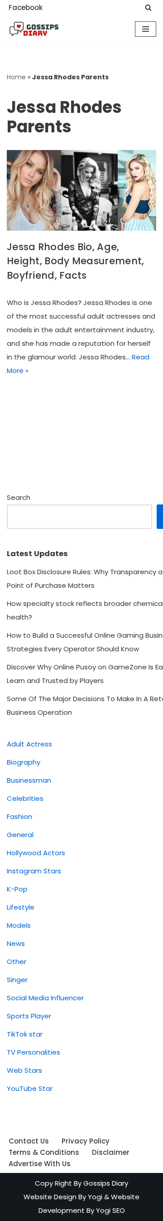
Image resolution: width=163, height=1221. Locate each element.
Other (16, 961)
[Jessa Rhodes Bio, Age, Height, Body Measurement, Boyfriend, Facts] (81, 190)
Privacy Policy (86, 1141)
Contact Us (29, 1141)
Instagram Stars (34, 871)
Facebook (26, 7)
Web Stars (24, 1070)
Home (16, 77)
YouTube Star (30, 1088)
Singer (17, 979)
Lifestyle (20, 907)
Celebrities (25, 798)
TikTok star (25, 1034)
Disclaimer (110, 1152)
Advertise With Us (40, 1163)
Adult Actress (29, 744)
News (16, 943)
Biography (23, 762)
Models (19, 925)
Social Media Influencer (45, 998)
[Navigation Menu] (145, 29)
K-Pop (17, 889)
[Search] (148, 7)
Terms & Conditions (44, 1152)
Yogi (94, 1197)
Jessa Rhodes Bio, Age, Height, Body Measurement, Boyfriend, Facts (75, 261)
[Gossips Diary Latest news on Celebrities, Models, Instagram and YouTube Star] (34, 29)
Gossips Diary (105, 1183)
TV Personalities (33, 1052)
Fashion (19, 816)
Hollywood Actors (36, 853)
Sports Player (29, 1016)
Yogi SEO (110, 1210)
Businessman (29, 780)
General (20, 834)
